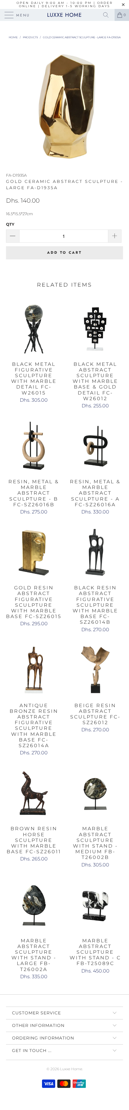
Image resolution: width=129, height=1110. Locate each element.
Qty (10, 224)
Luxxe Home (64, 15)
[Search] (108, 15)
